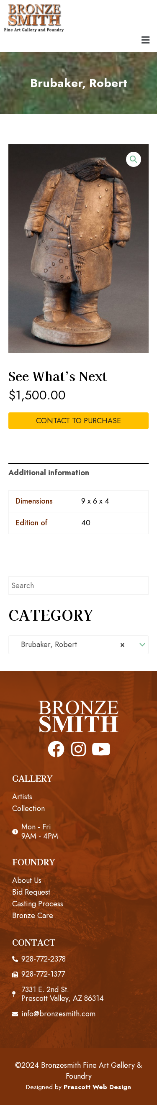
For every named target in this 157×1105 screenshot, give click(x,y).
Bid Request (31, 892)
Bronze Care (32, 915)
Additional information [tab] (48, 472)
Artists (22, 796)
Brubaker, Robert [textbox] (70, 644)
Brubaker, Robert (78, 83)
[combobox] (78, 644)
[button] (146, 40)
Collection (28, 808)
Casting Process (37, 903)
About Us (26, 880)
